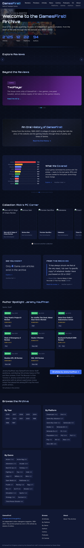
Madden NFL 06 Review (13, 358)
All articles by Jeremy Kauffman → (65, 372)
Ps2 (64, 435)
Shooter (28, 489)
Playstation (52, 435)
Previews (36, 3)
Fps (20, 472)
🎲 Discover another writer (66, 376)
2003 (7, 418)
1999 (34, 418)
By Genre (9, 455)
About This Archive (69, 519)
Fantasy (24, 468)
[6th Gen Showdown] (40, 192)
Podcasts (66, 3)
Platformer (24, 480)
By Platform (50, 410)
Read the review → (53, 284)
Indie (29, 472)
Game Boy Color (53, 423)
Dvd (63, 414)
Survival (22, 497)
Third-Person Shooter (14, 501)
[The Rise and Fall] (37, 192)
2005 (28, 414)
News (51, 3)
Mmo (29, 476)
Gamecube (68, 423)
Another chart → (59, 182)
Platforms (54, 5)
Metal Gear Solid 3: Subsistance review (65, 319)
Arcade (23, 463)
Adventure (11, 463)
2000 (28, 418)
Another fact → (10, 278)
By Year (8, 410)
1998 (7, 423)
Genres (62, 5)
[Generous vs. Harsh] (43, 192)
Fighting (10, 472)
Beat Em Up (11, 468)
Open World (11, 480)
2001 (21, 418)
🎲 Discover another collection (42, 244)
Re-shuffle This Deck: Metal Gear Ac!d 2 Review (41, 319)
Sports (23, 493)
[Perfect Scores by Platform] (49, 192)
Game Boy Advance (55, 418)
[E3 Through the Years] (44, 192)
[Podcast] (39, 107)
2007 (14, 414)
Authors (70, 5)
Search (78, 5)
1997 (13, 423)
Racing (20, 484)
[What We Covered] (39, 192)
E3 (73, 3)
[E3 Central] (44, 107)
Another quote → (67, 284)
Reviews (28, 3)
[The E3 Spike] (47, 192)
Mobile (50, 427)
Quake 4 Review (37, 338)
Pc (63, 431)
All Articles (45, 519)
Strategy (10, 497)
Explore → (48, 182)
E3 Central (45, 538)
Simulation (11, 493)
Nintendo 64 (62, 427)
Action (10, 459)
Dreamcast (52, 414)
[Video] (42, 107)
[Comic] (41, 107)
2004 (34, 414)
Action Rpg (22, 459)
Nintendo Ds (52, 431)
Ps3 (72, 435)
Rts (8, 489)
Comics (58, 3)
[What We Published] (50, 192)
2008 (7, 414)
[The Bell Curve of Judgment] (36, 192)
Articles (44, 3)
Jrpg (8, 476)
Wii (57, 439)
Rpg (30, 484)
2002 (14, 418)
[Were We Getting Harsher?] (33, 192)
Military (18, 476)
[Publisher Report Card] (34, 192)
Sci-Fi (17, 489)
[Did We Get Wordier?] (46, 192)
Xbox (66, 439)
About (78, 3)
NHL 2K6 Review (37, 358)
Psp (49, 439)
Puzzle (9, 484)
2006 (21, 414)
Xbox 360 (51, 444)
